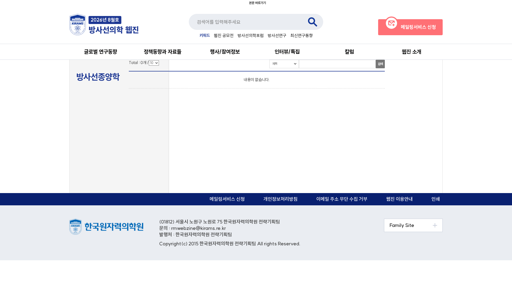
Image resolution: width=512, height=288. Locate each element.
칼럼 (349, 51)
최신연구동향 (301, 35)
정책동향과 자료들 (162, 51)
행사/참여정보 (225, 51)
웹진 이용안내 (399, 199)
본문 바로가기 (257, 3)
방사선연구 (277, 35)
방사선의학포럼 (251, 35)
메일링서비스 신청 (227, 199)
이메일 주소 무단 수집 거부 (341, 199)
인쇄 (435, 199)
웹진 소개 (411, 51)
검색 (313, 22)
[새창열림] (106, 221)
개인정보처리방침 (280, 199)
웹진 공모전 (224, 35)
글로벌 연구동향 (100, 51)
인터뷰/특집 (287, 51)
